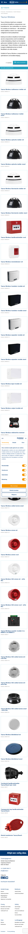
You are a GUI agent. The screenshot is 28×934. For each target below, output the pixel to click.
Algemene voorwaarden (6, 899)
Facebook (4, 878)
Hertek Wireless (17, 11)
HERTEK (14, 2)
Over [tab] (23, 442)
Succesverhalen (18, 914)
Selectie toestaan (14, 490)
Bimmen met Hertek (5, 908)
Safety (17, 904)
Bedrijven (17, 889)
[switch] (24, 470)
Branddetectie (9, 11)
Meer (14, 7)
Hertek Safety (18, 891)
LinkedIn (2, 878)
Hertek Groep (5, 889)
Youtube (7, 878)
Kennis (16, 912)
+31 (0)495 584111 (6, 868)
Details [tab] (14, 442)
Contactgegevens (6, 858)
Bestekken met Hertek (5, 906)
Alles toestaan (14, 486)
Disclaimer (3, 931)
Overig (3, 904)
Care (2, 920)
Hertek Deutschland (19, 893)
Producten (3, 11)
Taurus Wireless (4, 13)
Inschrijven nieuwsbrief (8, 881)
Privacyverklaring (11, 931)
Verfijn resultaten (21, 62)
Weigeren (14, 494)
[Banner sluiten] (25, 438)
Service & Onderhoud (19, 910)
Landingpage (18, 920)
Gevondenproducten (7, 68)
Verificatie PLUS (4, 910)
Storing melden (22, 2)
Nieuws (2, 891)
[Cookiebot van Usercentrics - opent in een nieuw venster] (17, 438)
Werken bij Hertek (4, 893)
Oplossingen (17, 906)
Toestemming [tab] (5, 442)
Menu (5, 2)
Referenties (3, 924)
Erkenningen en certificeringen (4, 896)
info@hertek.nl (4, 870)
